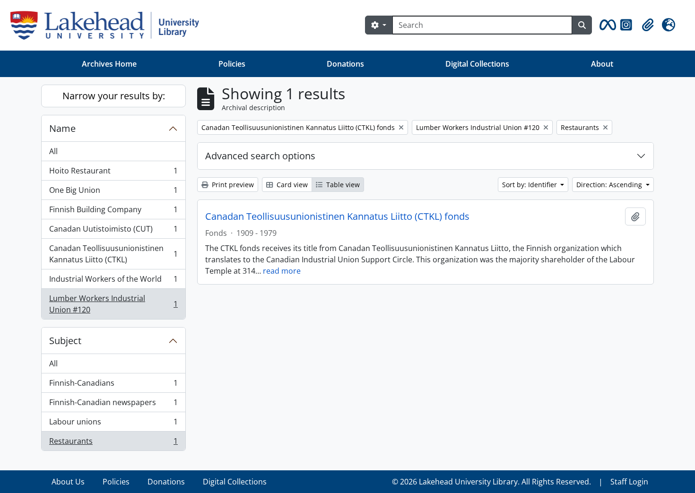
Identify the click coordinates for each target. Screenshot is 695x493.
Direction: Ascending (610, 184)
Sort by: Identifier (530, 184)
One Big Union (113, 192)
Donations (345, 64)
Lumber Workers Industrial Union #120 (113, 304)
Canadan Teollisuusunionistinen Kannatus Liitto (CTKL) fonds (337, 216)
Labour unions (113, 424)
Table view (342, 184)
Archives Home (109, 64)
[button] (606, 25)
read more (282, 271)
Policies (231, 64)
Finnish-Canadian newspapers (113, 404)
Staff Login (629, 481)
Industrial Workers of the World (113, 281)
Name (62, 128)
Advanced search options (260, 155)
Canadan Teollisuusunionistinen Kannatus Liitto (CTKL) (113, 254)
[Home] (108, 25)
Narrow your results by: (113, 95)
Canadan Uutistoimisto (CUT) (113, 231)
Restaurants (113, 443)
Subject (65, 340)
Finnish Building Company (113, 211)
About (602, 64)
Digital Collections (477, 64)
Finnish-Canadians (113, 385)
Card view (291, 184)
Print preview (232, 184)
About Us (68, 481)
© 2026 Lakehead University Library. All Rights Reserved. (491, 481)
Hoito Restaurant (113, 173)
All (53, 151)
